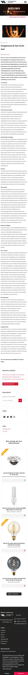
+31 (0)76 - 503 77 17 (21, 618)
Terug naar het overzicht (17, 17)
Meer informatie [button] (7, 668)
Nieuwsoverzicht (9, 384)
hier (3, 361)
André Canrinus (6, 54)
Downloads (3, 643)
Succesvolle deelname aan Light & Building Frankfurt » (13, 379)
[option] (14, 31)
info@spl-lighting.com (21, 623)
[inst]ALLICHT (7, 429)
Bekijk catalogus (13, 594)
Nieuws (2, 634)
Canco (6, 431)
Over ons (3, 632)
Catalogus (3, 630)
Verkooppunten (4, 639)
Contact (2, 637)
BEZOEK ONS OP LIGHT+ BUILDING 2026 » (11, 377)
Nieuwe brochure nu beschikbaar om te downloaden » (13, 374)
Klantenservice (4, 641)
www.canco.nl (18, 353)
